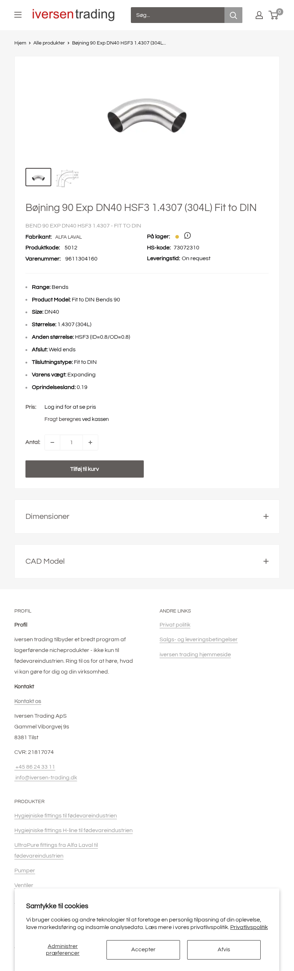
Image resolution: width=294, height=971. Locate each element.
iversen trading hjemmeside (195, 654)
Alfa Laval (68, 237)
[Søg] (233, 15)
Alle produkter (49, 43)
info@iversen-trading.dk (45, 777)
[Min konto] (259, 15)
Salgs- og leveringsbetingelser (199, 639)
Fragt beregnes (62, 419)
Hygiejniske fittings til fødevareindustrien (65, 815)
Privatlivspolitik (249, 927)
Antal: (32, 442)
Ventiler (23, 885)
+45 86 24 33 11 (34, 767)
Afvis (224, 949)
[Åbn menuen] (18, 15)
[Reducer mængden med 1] (52, 442)
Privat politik (175, 625)
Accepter (143, 949)
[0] (273, 15)
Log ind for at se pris (70, 407)
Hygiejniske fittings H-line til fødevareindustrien (73, 830)
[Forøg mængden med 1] (90, 442)
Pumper (24, 870)
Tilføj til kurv (84, 469)
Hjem (20, 43)
